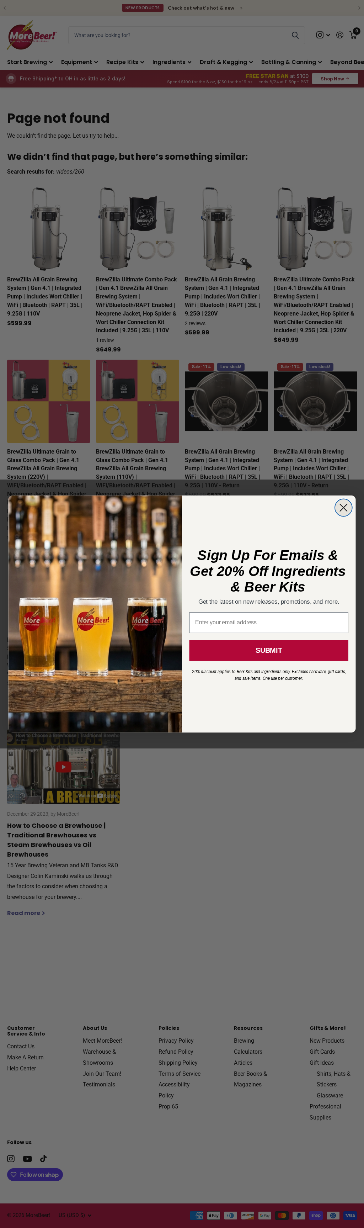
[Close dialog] (343, 508)
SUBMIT (269, 650)
